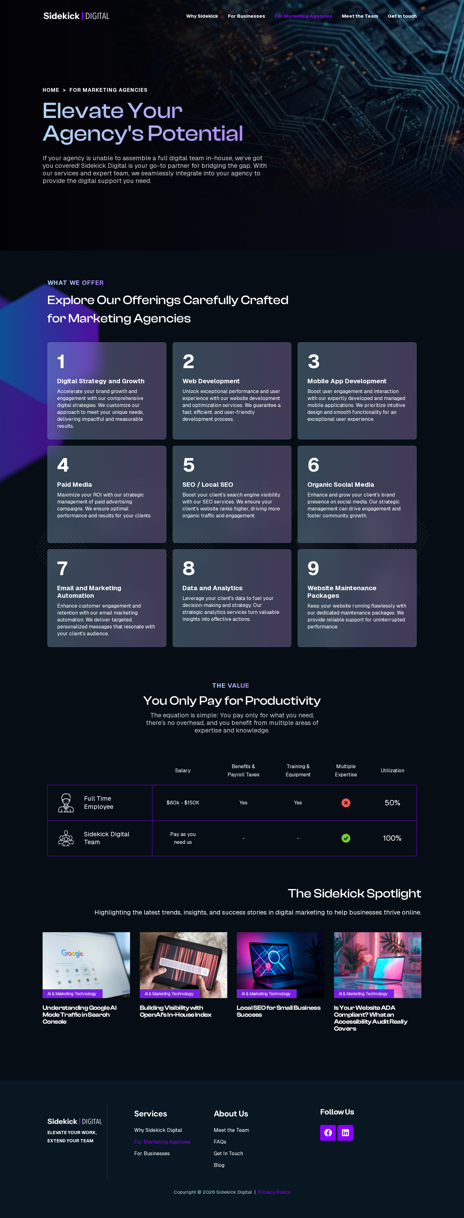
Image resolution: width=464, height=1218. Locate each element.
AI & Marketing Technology (72, 994)
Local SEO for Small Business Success (278, 1011)
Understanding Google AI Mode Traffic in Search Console (79, 1014)
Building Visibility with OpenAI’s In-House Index (176, 1011)
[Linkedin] (345, 1133)
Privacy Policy (274, 1192)
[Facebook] (328, 1133)
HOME (51, 90)
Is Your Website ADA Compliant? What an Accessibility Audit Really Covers (370, 1018)
